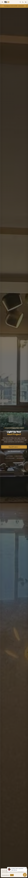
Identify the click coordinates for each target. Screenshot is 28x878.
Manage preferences (5, 875)
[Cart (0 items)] (25, 2)
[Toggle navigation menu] (2, 2)
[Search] (20, 2)
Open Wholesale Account (14, 451)
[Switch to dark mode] (23, 2)
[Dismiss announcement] (26, 6)
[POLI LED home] (6, 2)
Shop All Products (13, 447)
